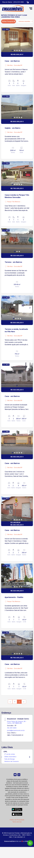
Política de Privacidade (17, 820)
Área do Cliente (7, 2)
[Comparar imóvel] (30, 32)
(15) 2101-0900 (11, 728)
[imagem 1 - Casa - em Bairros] (17, 39)
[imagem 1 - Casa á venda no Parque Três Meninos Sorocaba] (17, 173)
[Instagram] (18, 774)
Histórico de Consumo (11, 761)
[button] (28, 2)
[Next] (30, 40)
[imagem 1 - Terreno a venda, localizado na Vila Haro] (17, 307)
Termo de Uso (17, 822)
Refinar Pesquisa (8, 21)
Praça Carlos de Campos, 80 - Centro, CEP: (17, 722)
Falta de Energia (9, 759)
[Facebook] (15, 774)
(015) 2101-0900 (19, 2)
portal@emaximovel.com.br (16, 730)
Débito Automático (10, 756)
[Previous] (4, 40)
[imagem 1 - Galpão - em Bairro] (17, 106)
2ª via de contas (9, 754)
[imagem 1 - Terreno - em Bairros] (17, 240)
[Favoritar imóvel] (30, 29)
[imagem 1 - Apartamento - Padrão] (17, 576)
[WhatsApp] (30, 843)
